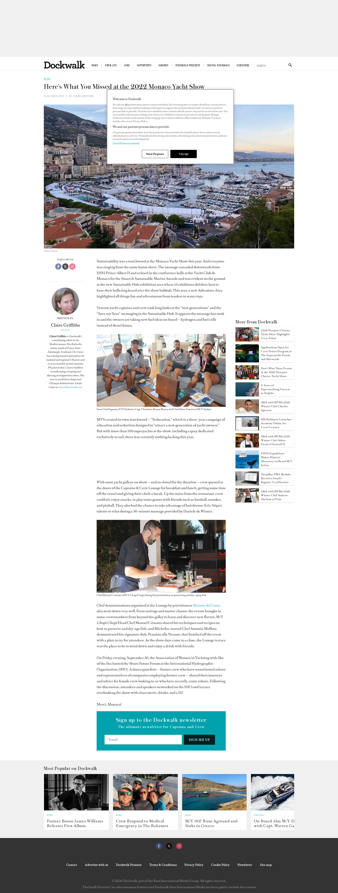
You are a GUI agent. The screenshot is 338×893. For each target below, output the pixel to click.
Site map (266, 865)
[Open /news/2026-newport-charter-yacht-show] (247, 340)
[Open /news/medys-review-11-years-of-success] (247, 395)
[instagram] (179, 846)
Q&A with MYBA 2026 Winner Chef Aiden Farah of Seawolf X (275, 440)
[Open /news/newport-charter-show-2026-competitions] (247, 378)
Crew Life (111, 65)
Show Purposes (155, 154)
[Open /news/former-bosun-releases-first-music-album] (76, 792)
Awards (163, 65)
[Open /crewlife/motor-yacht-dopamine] (283, 792)
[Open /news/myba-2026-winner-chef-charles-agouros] (247, 412)
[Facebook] (58, 266)
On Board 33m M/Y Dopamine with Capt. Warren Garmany (282, 823)
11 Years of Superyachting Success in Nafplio (275, 389)
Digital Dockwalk (218, 65)
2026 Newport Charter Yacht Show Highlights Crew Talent (275, 334)
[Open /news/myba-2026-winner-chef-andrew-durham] (247, 501)
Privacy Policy (193, 865)
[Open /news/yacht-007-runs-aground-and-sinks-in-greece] (214, 792)
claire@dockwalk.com (70, 387)
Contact (71, 865)
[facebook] (159, 846)
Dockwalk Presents (187, 65)
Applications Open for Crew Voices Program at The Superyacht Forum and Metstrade (276, 353)
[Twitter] (65, 266)
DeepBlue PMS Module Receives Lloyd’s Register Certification (276, 478)
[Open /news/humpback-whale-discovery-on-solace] (247, 467)
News (95, 65)
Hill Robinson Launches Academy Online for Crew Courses (276, 423)
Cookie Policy (220, 865)
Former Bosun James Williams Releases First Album (75, 823)
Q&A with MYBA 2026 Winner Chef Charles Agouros (275, 406)
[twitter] (169, 846)
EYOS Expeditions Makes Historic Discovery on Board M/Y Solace (276, 459)
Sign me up (199, 740)
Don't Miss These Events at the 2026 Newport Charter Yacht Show (276, 372)
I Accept (184, 154)
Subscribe (243, 65)
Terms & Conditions (163, 865)
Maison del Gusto (206, 605)
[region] (170, 126)
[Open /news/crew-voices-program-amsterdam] (247, 361)
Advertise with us (96, 865)
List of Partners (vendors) (126, 143)
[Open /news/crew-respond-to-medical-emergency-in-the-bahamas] (145, 792)
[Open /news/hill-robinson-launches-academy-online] (247, 429)
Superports (144, 65)
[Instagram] (72, 266)
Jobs (127, 65)
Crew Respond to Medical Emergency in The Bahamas (142, 823)
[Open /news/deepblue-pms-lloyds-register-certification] (247, 484)
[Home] (64, 65)
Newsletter (244, 865)
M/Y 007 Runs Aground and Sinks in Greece (211, 823)
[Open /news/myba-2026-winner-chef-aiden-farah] (247, 446)
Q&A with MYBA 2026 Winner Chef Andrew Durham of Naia (275, 495)
